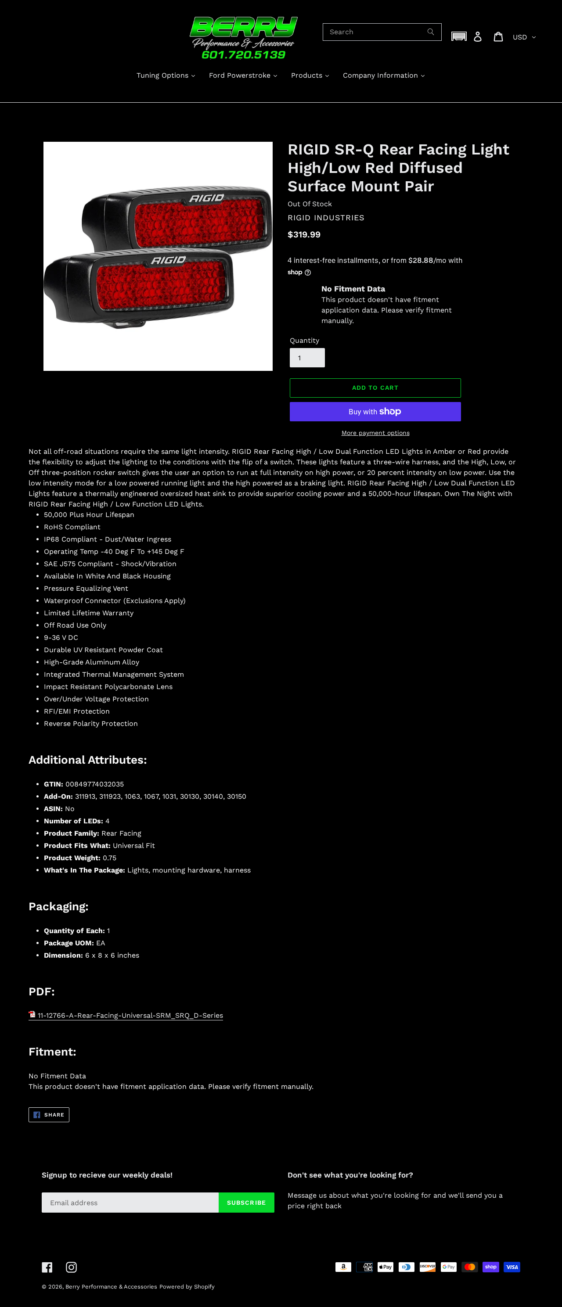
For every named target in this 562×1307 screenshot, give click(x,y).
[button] (459, 36)
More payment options (376, 432)
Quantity (304, 340)
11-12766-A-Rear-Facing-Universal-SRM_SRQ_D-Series (129, 1015)
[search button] (431, 32)
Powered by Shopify (187, 1286)
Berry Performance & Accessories (111, 1286)
